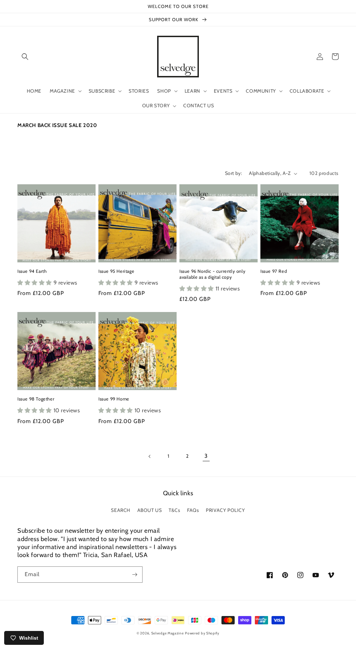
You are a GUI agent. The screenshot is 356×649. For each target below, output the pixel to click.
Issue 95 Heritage (116, 271)
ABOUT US (149, 510)
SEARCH (120, 510)
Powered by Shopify (202, 633)
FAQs (193, 510)
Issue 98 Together (35, 399)
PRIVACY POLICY (225, 510)
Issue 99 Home (113, 399)
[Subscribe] (134, 574)
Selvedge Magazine (167, 633)
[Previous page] (149, 456)
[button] (25, 56)
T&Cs (174, 510)
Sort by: (233, 173)
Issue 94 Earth (32, 271)
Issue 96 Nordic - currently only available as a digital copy (212, 274)
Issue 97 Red (273, 271)
